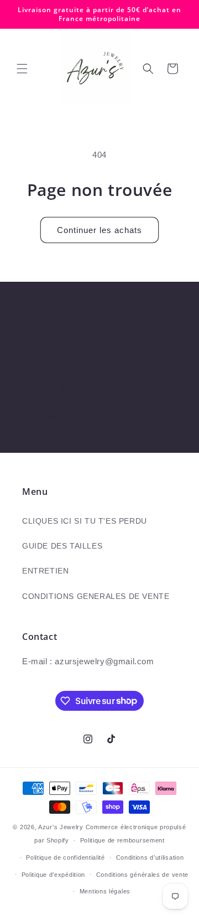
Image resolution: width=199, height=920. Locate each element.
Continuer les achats (99, 230)
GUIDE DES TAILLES (62, 545)
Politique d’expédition (53, 874)
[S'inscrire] (164, 418)
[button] (22, 68)
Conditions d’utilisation (150, 857)
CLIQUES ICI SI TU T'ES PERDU (84, 520)
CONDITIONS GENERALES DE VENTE (95, 596)
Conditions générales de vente (142, 874)
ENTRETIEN (45, 570)
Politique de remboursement (122, 840)
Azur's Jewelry (60, 827)
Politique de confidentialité (65, 857)
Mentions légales (105, 891)
